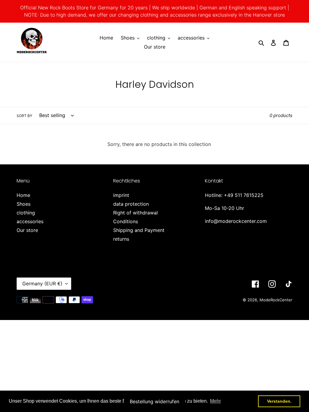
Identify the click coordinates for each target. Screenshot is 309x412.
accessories (30, 221)
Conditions (125, 221)
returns (121, 239)
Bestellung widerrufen (154, 401)
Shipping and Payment (138, 230)
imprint (121, 195)
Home (23, 195)
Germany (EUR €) (42, 283)
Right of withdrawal (135, 213)
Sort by (24, 115)
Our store (27, 230)
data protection (131, 204)
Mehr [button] (215, 401)
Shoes (23, 204)
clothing (26, 213)
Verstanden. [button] (279, 401)
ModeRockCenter (276, 299)
